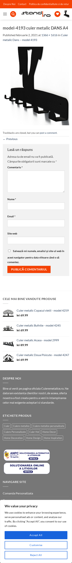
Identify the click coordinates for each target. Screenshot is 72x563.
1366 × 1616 (49, 35)
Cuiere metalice (21, 425)
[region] (36, 531)
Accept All (36, 535)
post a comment (48, 132)
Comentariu (15, 167)
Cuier (7, 425)
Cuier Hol (34, 431)
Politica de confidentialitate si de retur (49, 4)
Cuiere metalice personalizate (48, 425)
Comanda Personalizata (18, 493)
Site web (12, 233)
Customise (36, 545)
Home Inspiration (53, 437)
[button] (5, 13)
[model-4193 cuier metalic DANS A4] (36, 85)
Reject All (36, 555)
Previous (10, 139)
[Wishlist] (57, 14)
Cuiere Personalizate (15, 431)
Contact (22, 4)
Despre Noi (9, 4)
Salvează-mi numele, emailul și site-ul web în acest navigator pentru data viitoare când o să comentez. (35, 256)
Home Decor (49, 431)
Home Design (33, 437)
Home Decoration (13, 437)
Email (11, 216)
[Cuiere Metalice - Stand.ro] (36, 14)
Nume (11, 199)
